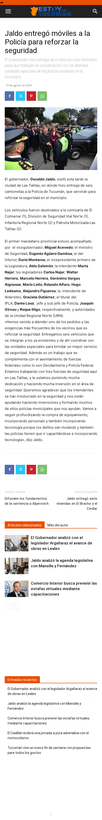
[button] (95, 11)
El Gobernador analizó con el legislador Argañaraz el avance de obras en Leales (61, 543)
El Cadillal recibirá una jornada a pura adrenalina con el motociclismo (48, 735)
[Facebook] (9, 96)
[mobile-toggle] (8, 11)
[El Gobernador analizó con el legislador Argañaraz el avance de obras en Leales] (16, 543)
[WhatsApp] (42, 96)
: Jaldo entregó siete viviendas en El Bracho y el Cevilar (76, 503)
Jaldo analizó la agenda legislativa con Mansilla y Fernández (44, 706)
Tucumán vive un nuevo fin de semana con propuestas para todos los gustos (49, 750)
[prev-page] (8, 606)
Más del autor (57, 525)
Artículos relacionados (25, 525)
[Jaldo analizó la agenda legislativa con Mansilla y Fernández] (16, 566)
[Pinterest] (31, 96)
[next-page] (15, 606)
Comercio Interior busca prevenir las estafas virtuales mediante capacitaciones (64, 589)
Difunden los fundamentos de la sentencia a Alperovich (27, 501)
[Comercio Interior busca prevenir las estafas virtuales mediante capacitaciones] (16, 589)
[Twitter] (20, 96)
